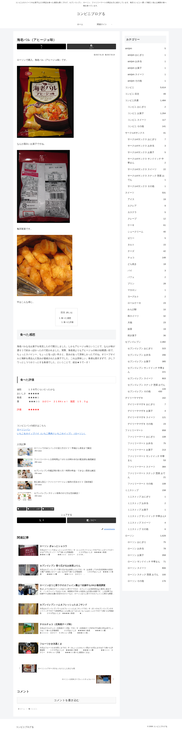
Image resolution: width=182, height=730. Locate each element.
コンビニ (23, 509)
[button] (91, 46)
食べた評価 (68, 322)
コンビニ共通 (48, 509)
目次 (63, 312)
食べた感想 (66, 318)
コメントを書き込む (66, 700)
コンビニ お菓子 (35, 509)
